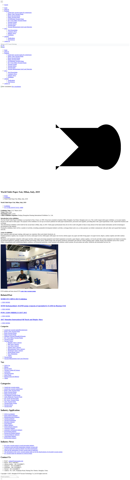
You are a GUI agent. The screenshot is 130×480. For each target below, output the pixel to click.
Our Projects (11, 39)
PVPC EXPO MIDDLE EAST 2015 (14, 313)
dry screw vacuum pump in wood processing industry (19, 445)
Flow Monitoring (12, 354)
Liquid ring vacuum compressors (13, 389)
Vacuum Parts (11, 25)
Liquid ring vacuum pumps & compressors (20, 12)
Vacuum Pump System (10, 403)
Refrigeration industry (10, 438)
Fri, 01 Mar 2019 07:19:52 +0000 (13, 207)
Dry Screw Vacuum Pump (11, 400)
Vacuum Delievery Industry (12, 434)
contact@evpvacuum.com (16, 461)
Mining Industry (8, 425)
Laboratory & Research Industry (13, 430)
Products (6, 53)
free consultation (16, 86)
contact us (7, 41)
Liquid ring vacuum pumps (11, 387)
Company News (12, 31)
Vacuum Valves (12, 23)
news (5, 70)
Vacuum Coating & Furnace (12, 370)
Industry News (12, 33)
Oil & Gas (7, 365)
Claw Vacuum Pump (10, 401)
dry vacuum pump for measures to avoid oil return (18, 453)
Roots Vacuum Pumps (14, 15)
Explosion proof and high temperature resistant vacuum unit (20, 447)
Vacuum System (12, 22)
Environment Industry (10, 431)
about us (6, 9)
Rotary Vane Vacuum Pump (15, 14)
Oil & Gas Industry (9, 414)
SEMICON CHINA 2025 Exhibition (14, 299)
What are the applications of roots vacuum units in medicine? (21, 450)
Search (6, 4)
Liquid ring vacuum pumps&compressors (15, 330)
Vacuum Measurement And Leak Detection (20, 27)
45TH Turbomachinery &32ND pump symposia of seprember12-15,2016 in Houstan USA (33, 306)
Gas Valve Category (13, 346)
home (5, 8)
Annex (10, 355)
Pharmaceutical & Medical (11, 376)
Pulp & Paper (8, 368)
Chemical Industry (9, 419)
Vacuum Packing (9, 373)
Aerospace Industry (9, 428)
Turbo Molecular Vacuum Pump (13, 397)
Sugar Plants (7, 375)
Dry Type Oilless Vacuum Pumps (17, 20)
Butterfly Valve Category (15, 342)
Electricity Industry (9, 422)
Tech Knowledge (12, 30)
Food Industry (8, 423)
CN (1, 45)
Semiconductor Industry (11, 426)
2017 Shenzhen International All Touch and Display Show (22, 320)
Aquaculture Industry (10, 436)
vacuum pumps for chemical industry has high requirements (20, 448)
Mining (6, 367)
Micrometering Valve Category (16, 349)
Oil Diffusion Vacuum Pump (16, 19)
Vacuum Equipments (10, 420)
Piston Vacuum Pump (14, 17)
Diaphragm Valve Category (15, 350)
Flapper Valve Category (14, 347)
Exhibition (11, 35)
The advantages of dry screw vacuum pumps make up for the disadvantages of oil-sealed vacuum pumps (33, 452)
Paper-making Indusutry (11, 415)
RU (3, 45)
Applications (11, 38)
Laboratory (7, 372)
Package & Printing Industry (12, 433)
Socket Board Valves (13, 352)
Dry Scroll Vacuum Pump (11, 398)
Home (6, 195)
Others (6, 378)
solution (6, 78)
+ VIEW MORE (5, 302)
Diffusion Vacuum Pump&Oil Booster (15, 336)
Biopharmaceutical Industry (12, 417)
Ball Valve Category (13, 344)
